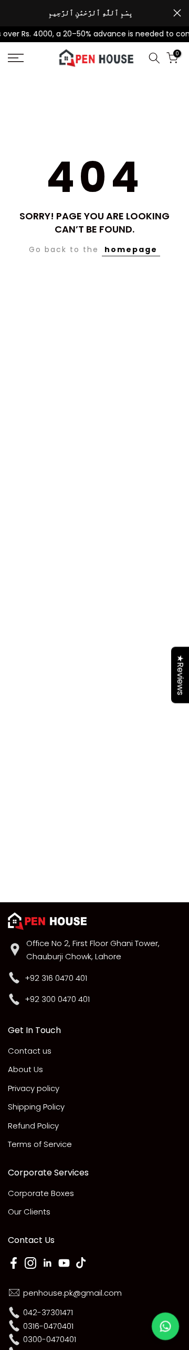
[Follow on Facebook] (13, 1263)
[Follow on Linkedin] (47, 1263)
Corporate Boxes (41, 1193)
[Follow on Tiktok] (81, 1263)
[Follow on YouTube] (64, 1263)
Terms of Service (40, 1144)
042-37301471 (48, 1312)
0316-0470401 (48, 1326)
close (177, 13)
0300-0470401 (49, 1339)
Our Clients (29, 1211)
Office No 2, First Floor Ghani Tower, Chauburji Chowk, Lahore (93, 950)
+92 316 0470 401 (56, 977)
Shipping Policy (36, 1106)
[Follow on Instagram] (30, 1263)
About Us (25, 1069)
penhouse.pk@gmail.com (72, 1292)
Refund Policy (33, 1125)
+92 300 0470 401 (57, 999)
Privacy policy (33, 1088)
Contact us (29, 1050)
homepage (131, 249)
